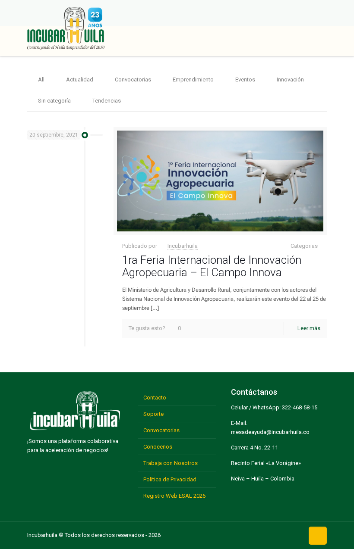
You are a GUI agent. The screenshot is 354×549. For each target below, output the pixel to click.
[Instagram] (294, 534)
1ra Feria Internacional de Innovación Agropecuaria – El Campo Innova (211, 266)
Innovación (290, 79)
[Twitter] (254, 534)
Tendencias (106, 100)
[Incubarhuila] (65, 28)
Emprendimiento (193, 79)
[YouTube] (267, 534)
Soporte (153, 414)
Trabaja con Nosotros (170, 463)
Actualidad (79, 79)
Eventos (245, 79)
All (41, 79)
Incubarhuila (183, 246)
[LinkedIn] (281, 534)
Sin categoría (54, 100)
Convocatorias (133, 79)
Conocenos (157, 446)
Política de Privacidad (169, 479)
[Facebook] (240, 534)
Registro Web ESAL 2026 (174, 496)
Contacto (154, 397)
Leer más (308, 328)
